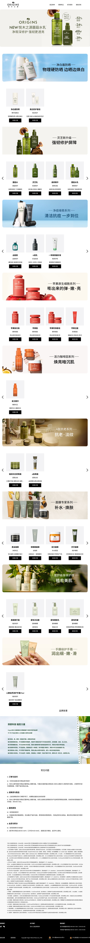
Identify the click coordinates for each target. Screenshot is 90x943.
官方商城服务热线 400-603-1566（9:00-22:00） (73, 926)
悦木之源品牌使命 (35, 926)
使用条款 (13, 937)
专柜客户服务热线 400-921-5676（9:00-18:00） (73, 929)
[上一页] (3, 178)
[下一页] (87, 178)
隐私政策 (2, 937)
